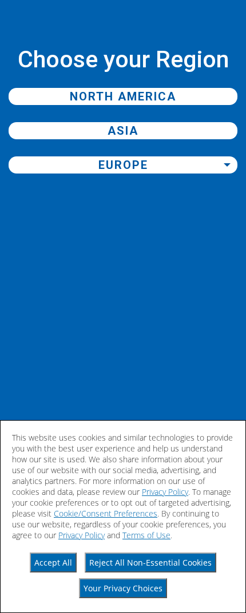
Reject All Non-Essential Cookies (150, 562)
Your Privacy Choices (123, 588)
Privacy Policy (165, 491)
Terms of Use (146, 535)
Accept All (53, 562)
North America (123, 96)
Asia (123, 131)
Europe (123, 165)
